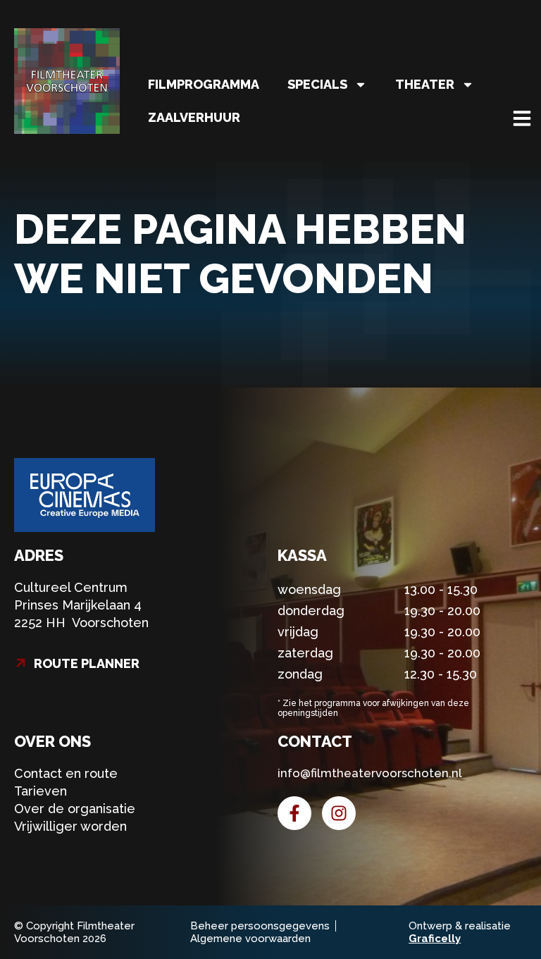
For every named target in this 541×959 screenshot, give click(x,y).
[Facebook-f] (294, 813)
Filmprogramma (203, 84)
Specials (317, 84)
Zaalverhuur (194, 117)
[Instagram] (339, 813)
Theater (424, 84)
